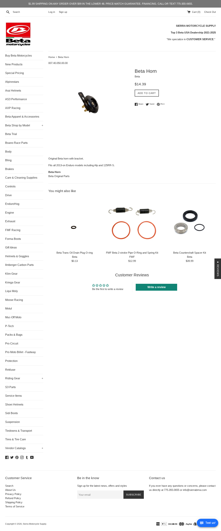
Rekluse (10, 369)
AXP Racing (12, 108)
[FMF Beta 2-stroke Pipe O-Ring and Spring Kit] (132, 223)
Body (8, 151)
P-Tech (9, 326)
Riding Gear (24, 378)
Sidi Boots (11, 413)
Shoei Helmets (14, 404)
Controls (10, 186)
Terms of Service (14, 506)
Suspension (12, 421)
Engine (9, 212)
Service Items (13, 395)
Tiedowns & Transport (18, 430)
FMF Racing (12, 230)
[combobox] (29, 12)
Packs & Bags (13, 334)
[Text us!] (207, 524)
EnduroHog (12, 203)
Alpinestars (12, 81)
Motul (8, 308)
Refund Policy (13, 498)
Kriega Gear (12, 282)
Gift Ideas (11, 247)
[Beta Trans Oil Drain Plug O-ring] (74, 223)
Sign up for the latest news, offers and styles (102, 485)
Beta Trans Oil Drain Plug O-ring (74, 252)
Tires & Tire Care (15, 439)
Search (9, 485)
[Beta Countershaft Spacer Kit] (190, 223)
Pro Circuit (11, 343)
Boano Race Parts (16, 142)
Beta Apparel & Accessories (22, 116)
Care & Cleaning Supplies (21, 177)
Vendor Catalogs (24, 448)
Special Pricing (14, 73)
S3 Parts (10, 387)
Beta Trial (11, 134)
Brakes (9, 169)
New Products (13, 64)
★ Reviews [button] (218, 268)
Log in (51, 12)
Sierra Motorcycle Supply (34, 524)
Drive (8, 195)
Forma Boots (13, 238)
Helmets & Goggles (17, 256)
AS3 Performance (16, 99)
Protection (11, 360)
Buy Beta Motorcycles (18, 55)
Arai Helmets (13, 90)
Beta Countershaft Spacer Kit (189, 252)
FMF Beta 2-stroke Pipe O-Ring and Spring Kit (132, 252)
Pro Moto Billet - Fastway (20, 352)
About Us (10, 489)
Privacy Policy (13, 494)
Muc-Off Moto (13, 317)
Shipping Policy (13, 502)
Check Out (210, 12)
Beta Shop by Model (24, 125)
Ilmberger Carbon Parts (19, 264)
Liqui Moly (11, 291)
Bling (8, 160)
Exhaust (10, 221)
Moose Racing (14, 299)
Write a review (156, 287)
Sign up (63, 12)
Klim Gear (11, 273)
